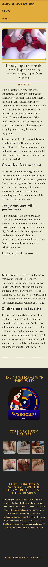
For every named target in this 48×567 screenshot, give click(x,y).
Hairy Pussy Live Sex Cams (18, 8)
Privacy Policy (20, 557)
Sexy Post (24, 84)
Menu (5, 19)
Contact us (35, 557)
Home (8, 557)
